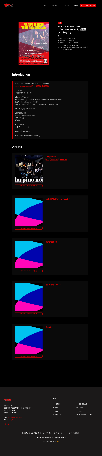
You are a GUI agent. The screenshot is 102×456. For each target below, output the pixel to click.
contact (58, 415)
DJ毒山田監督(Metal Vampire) (58, 199)
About (80, 408)
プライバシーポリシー (60, 433)
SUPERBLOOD (51, 242)
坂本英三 (49, 327)
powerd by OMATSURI (49, 442)
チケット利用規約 (45, 433)
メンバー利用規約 (73, 433)
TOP (45, 5)
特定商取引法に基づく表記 (30, 433)
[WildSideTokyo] (10, 5)
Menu (57, 408)
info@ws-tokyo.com (16, 420)
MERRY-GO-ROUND (85, 415)
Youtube (64, 159)
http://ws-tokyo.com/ (15, 417)
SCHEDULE (55, 5)
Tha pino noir (51, 156)
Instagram (55, 159)
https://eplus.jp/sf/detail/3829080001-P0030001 (32, 86)
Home (57, 404)
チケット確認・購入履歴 (88, 5)
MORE (67, 5)
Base (80, 411)
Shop (57, 411)
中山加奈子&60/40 (53, 285)
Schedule (82, 404)
